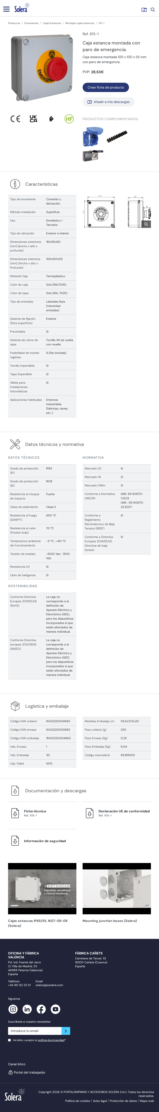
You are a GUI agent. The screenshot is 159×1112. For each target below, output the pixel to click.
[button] (93, 137)
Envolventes (31, 23)
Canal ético (16, 1064)
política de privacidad (51, 1040)
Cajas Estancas (52, 23)
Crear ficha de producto (106, 87)
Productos (14, 23)
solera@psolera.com (49, 985)
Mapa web (147, 1101)
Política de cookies (77, 1101)
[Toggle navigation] (6, 9)
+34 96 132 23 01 (19, 985)
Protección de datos (123, 1101)
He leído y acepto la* (39, 1040)
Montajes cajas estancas (79, 23)
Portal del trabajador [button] (29, 1072)
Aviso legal (100, 1101)
